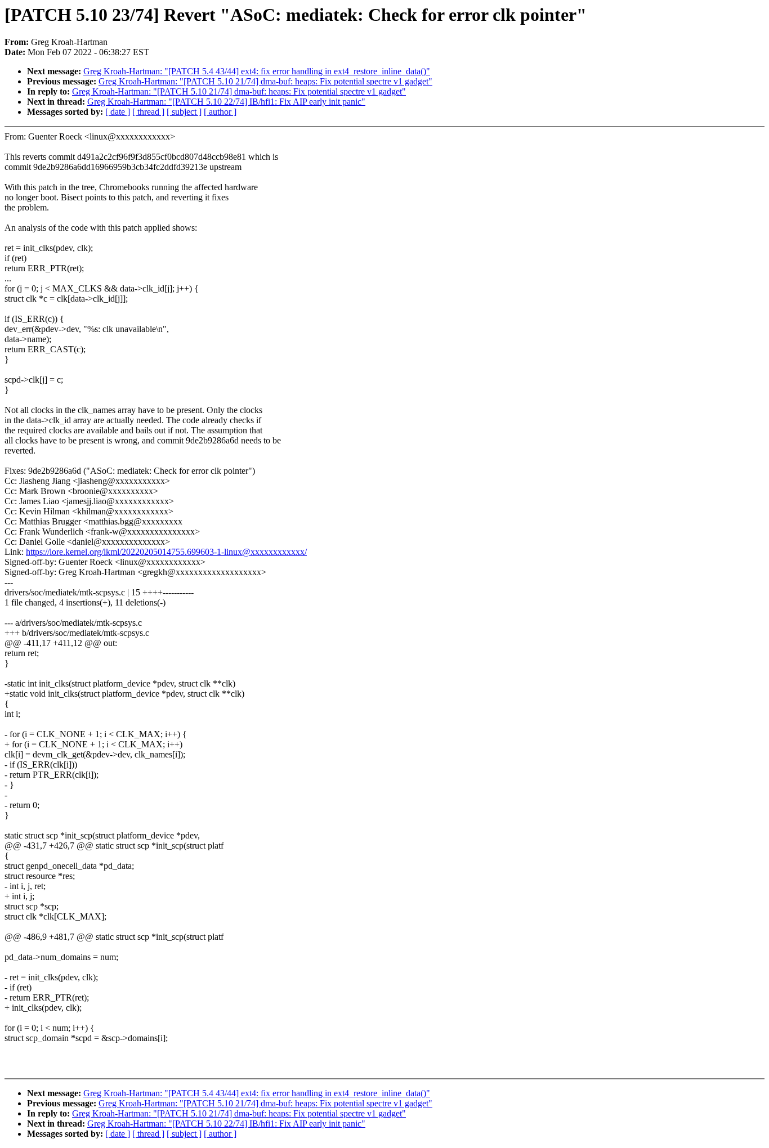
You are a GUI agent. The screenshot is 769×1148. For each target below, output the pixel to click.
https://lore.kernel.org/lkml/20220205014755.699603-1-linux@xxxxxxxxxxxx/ (166, 552)
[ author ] (220, 111)
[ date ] (117, 111)
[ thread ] (148, 111)
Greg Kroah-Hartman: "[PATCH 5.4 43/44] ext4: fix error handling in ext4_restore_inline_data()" (256, 71)
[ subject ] (184, 111)
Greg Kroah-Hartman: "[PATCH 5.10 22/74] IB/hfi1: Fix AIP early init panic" (226, 101)
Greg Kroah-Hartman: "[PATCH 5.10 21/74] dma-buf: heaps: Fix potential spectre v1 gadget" (265, 81)
